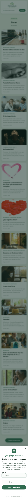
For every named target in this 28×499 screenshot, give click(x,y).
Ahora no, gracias (14, 493)
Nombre (4, 472)
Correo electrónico (6, 479)
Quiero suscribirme (14, 487)
